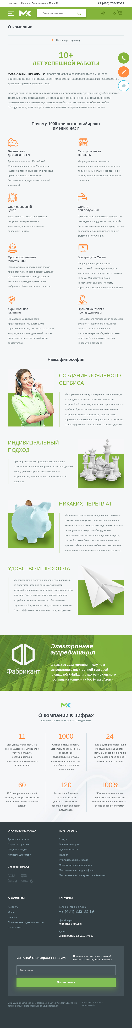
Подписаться (66, 982)
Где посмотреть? (68, 849)
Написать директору (19, 854)
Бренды (12, 917)
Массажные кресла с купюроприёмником (82, 875)
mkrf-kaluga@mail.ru (70, 923)
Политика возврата (69, 844)
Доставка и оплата (18, 839)
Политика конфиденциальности (26, 922)
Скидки (63, 839)
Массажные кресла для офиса (76, 870)
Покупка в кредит (17, 849)
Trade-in (63, 854)
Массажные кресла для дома (75, 865)
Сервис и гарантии (18, 844)
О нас (11, 912)
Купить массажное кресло (73, 859)
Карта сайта (14, 927)
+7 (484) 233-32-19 (111, 3)
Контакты (13, 906)
